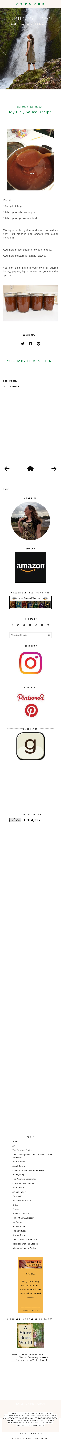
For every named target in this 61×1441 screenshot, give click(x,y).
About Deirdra (19, 1166)
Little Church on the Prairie (25, 1239)
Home (15, 1142)
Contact (16, 1209)
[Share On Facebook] (30, 343)
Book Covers (18, 1188)
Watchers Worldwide (22, 1201)
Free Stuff (17, 1196)
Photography (18, 1175)
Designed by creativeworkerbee (30, 1438)
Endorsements (19, 1227)
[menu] (4, 4)
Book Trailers (19, 1162)
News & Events (19, 1235)
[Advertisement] (30, 789)
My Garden (18, 1222)
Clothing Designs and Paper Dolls (28, 1170)
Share (6, 489)
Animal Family (19, 1192)
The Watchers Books (22, 1150)
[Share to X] (22, 343)
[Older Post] (54, 469)
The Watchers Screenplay (24, 1179)
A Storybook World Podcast (25, 1248)
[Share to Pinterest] (38, 343)
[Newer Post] (7, 469)
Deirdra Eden (30, 18)
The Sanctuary (19, 1231)
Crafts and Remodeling (23, 1183)
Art (14, 1146)
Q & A (15, 1205)
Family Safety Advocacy (23, 1218)
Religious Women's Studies (25, 1244)
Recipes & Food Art (21, 1214)
